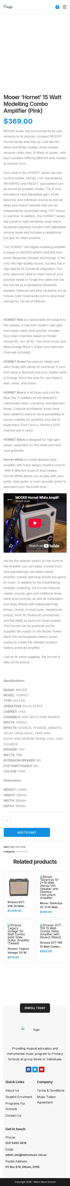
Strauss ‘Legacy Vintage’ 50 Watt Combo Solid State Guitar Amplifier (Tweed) (18, 951)
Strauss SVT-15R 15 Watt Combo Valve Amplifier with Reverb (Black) (51, 944)
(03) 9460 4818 (16, 1143)
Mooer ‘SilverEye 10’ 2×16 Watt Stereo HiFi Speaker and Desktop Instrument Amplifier (51, 905)
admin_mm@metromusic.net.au (26, 1154)
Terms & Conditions (50, 1090)
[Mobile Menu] (63, 7)
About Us (12, 1090)
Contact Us (13, 1115)
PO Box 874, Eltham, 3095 (22, 1166)
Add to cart (26, 832)
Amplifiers (22, 851)
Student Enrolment (18, 1097)
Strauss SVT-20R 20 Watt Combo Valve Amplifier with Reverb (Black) (17, 904)
